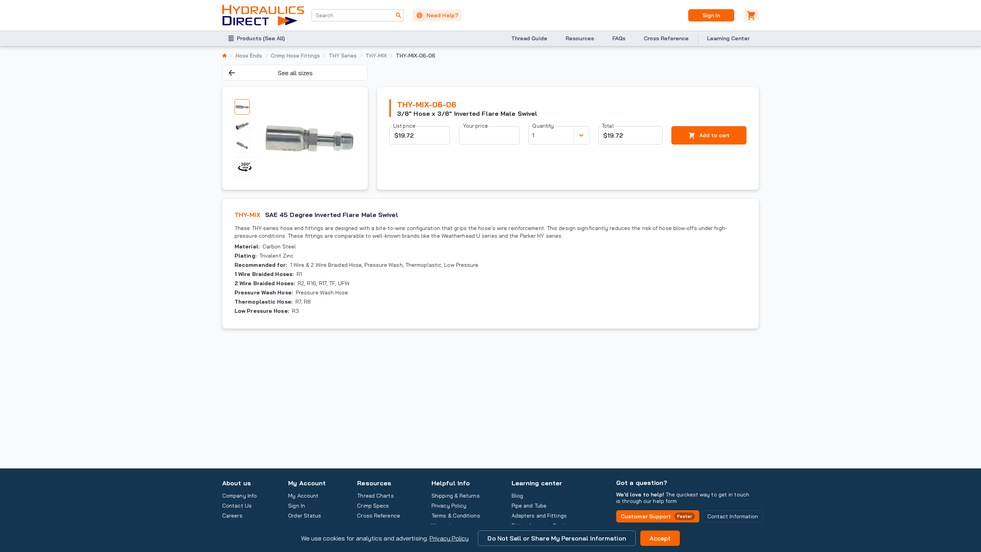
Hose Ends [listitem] (249, 55)
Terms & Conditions (455, 515)
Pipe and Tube (529, 505)
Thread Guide (529, 38)
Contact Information (732, 516)
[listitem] (224, 55)
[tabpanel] (309, 138)
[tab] (242, 107)
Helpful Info (450, 483)
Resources (580, 38)
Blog (517, 495)
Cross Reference (666, 38)
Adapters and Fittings (539, 515)
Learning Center (728, 38)
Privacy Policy (449, 538)
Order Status (304, 515)
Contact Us (237, 505)
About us (236, 483)
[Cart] (751, 15)
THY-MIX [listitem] (376, 55)
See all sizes (295, 73)
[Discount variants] (581, 135)
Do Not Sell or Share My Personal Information (556, 538)
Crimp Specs (373, 505)
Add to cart (714, 135)
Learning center (537, 483)
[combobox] (358, 15)
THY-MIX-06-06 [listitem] (415, 55)
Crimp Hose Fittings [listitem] (295, 55)
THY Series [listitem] (343, 55)
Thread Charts (375, 495)
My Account (307, 483)
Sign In (711, 15)
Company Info (239, 495)
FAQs (618, 38)
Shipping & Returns (455, 495)
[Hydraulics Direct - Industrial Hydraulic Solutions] (263, 15)
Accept (660, 538)
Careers (232, 515)
